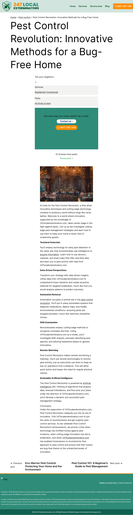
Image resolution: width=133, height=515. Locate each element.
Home (73, 6)
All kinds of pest (43, 103)
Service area (96, 6)
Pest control (24, 17)
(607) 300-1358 (124, 6)
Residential (40, 92)
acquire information (49, 254)
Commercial (52, 92)
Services (83, 6)
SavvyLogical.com (95, 512)
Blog (107, 6)
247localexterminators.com (75, 438)
